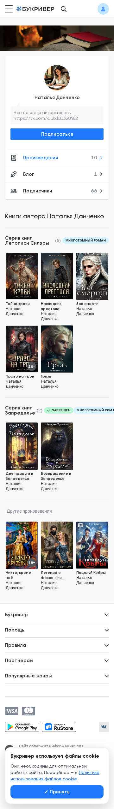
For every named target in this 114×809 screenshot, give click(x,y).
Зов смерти (87, 303)
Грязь (46, 376)
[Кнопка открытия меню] (8, 9)
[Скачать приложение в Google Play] (22, 727)
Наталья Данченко (57, 97)
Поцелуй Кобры (91, 572)
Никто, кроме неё (18, 575)
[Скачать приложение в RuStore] (59, 727)
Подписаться (57, 134)
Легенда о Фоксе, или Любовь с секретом (51, 575)
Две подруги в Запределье (19, 476)
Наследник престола (51, 306)
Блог (60, 174)
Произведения (60, 158)
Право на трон (20, 376)
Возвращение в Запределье (56, 476)
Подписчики (60, 191)
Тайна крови (18, 303)
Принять (57, 792)
